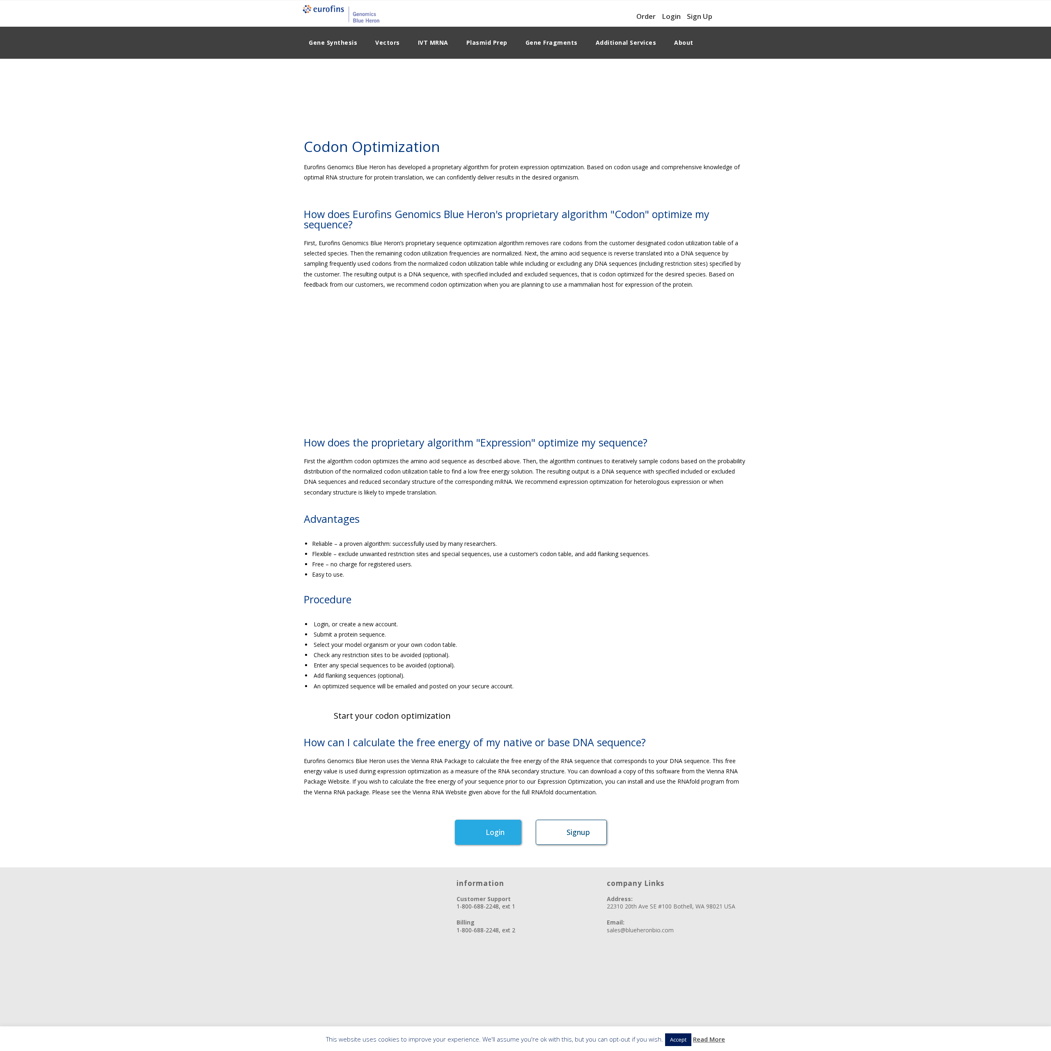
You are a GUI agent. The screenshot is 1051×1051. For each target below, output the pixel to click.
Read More (709, 1039)
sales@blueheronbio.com (640, 930)
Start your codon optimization (392, 715)
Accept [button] (678, 1039)
